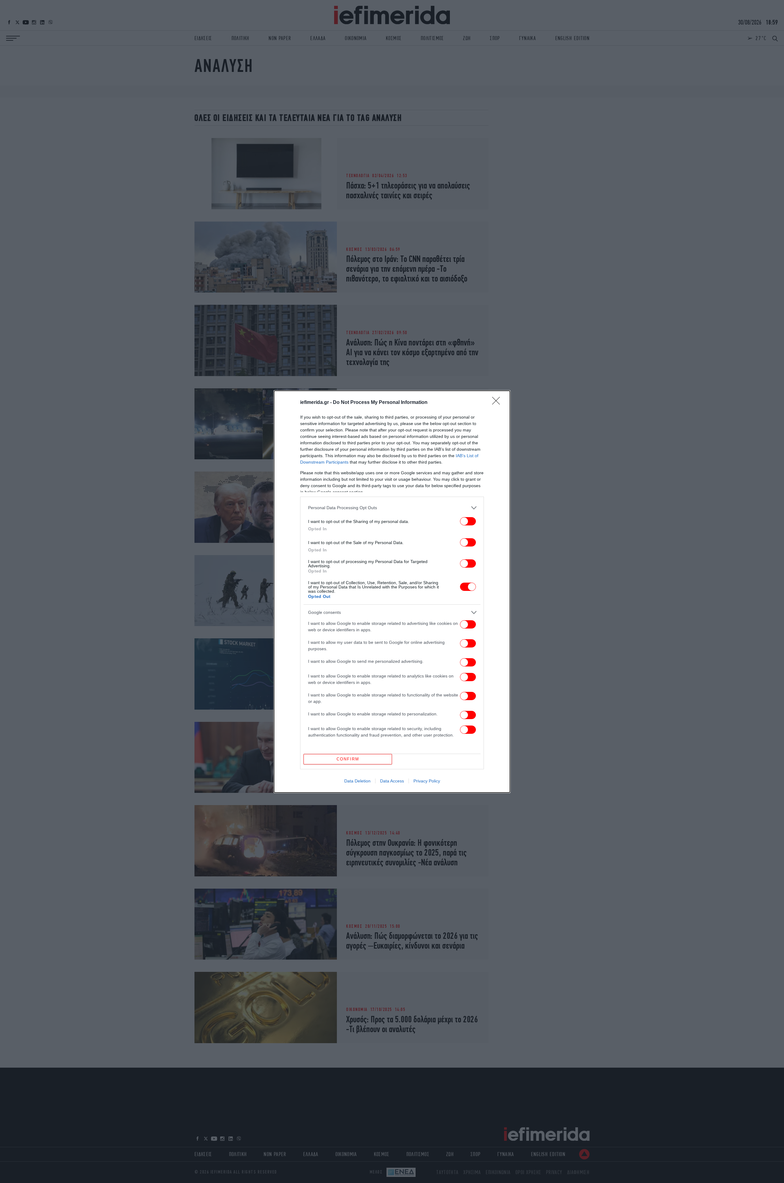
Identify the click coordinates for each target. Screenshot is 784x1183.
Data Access (392, 780)
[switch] (468, 521)
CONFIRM (348, 759)
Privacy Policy (426, 780)
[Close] (498, 403)
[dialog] (392, 592)
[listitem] (392, 508)
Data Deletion (357, 780)
